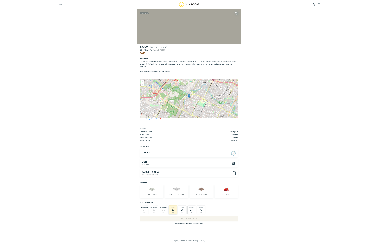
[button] (189, 96)
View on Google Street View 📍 (150, 119)
